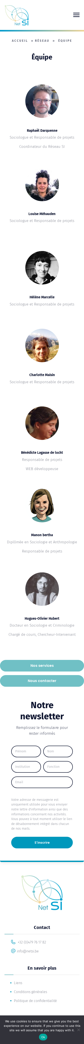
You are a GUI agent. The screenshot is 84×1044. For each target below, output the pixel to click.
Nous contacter (42, 680)
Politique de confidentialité (35, 1001)
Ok (43, 1037)
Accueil (20, 41)
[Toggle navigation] (76, 15)
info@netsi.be (28, 951)
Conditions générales (30, 992)
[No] (78, 1029)
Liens (18, 983)
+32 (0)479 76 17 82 (31, 942)
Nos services (42, 665)
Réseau (42, 41)
